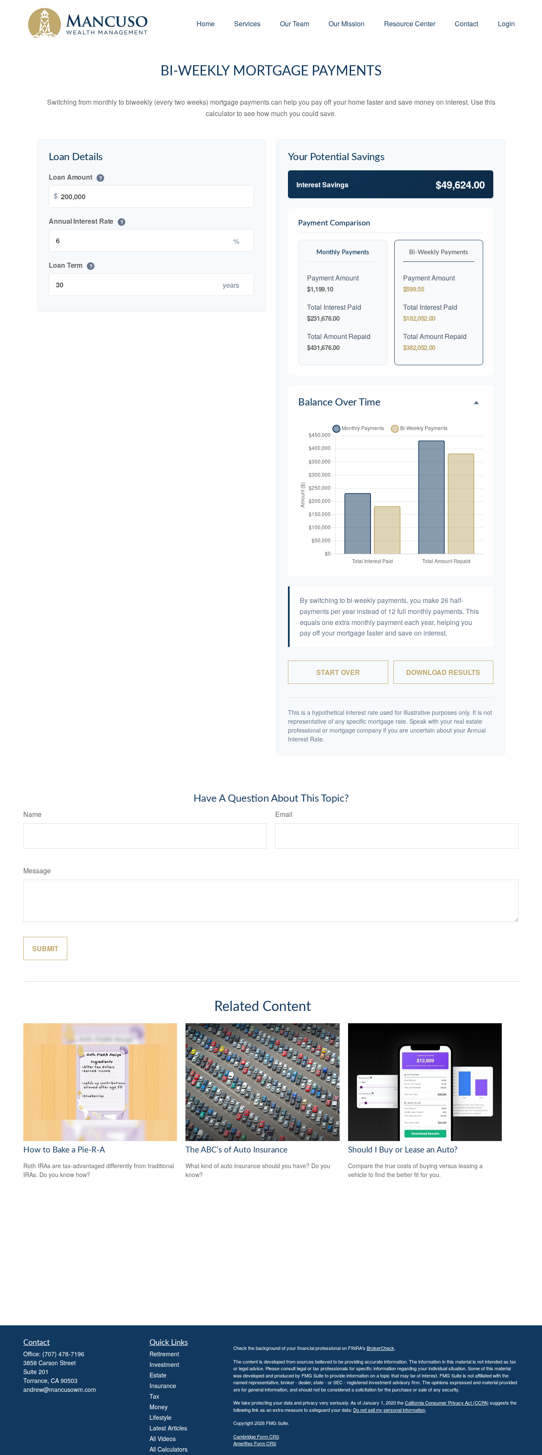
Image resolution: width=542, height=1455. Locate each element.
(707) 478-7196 (63, 1353)
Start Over (338, 672)
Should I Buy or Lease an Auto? (403, 1150)
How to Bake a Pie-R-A (64, 1150)
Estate (157, 1375)
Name (32, 814)
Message (37, 870)
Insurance (162, 1385)
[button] (205, 23)
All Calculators (168, 1449)
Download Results (443, 672)
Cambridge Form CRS (256, 1436)
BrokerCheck (380, 1347)
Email (284, 814)
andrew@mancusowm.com (59, 1389)
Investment (164, 1364)
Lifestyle (160, 1417)
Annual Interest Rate (86, 221)
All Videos (162, 1438)
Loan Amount (75, 177)
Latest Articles (168, 1428)
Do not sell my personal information (389, 1409)
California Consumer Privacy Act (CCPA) (447, 1402)
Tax (154, 1396)
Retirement (164, 1353)
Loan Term (70, 265)
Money (158, 1406)
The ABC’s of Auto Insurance (236, 1150)
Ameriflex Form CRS (254, 1443)
